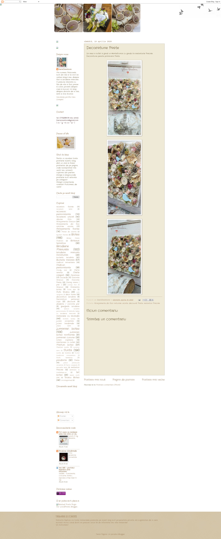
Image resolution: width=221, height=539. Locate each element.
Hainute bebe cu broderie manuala (67, 312)
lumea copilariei (64, 340)
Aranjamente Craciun (66, 221)
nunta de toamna (63, 353)
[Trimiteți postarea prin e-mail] (139, 300)
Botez (75, 235)
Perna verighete (71, 365)
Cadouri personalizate (63, 266)
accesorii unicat (65, 216)
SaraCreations (65, 69)
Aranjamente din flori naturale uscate (111, 303)
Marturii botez (64, 344)
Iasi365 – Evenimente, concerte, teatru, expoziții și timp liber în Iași (68, 476)
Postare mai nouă (94, 379)
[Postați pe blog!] (146, 300)
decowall (133, 303)
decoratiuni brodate (66, 297)
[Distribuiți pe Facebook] (150, 300)
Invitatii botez (69, 319)
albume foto (63, 219)
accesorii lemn (64, 209)
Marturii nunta (62, 347)
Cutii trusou (63, 292)
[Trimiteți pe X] (148, 300)
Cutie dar (71, 289)
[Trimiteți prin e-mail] (144, 300)
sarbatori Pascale (152, 303)
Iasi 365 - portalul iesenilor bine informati (66, 470)
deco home (71, 294)
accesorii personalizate (63, 213)
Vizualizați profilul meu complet (66, 98)
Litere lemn (63, 326)
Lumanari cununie (65, 337)
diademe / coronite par (67, 304)
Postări (62, 416)
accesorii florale (65, 207)
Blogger (121, 534)
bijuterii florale (62, 235)
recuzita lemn (61, 367)
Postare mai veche (153, 379)
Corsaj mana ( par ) (67, 283)
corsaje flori (72, 285)
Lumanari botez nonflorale (67, 333)
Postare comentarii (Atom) (108, 385)
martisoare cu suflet (65, 342)
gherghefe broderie (70, 306)
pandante (61, 360)
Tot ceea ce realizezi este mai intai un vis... (68, 433)
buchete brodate (65, 257)
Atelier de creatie (69, 232)
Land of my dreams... (73, 437)
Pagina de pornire (124, 379)
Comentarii (64, 420)
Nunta (68, 350)
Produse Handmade (68, 451)
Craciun (59, 287)
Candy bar (61, 270)
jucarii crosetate (65, 321)
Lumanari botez (67, 329)
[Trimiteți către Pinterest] (152, 300)
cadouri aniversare (65, 262)
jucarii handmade (65, 323)
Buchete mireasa (65, 260)
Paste (140, 303)
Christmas (75, 275)
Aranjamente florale (67, 229)
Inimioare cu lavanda (67, 316)
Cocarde (64, 277)
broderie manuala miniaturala (67, 254)
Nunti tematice (64, 358)
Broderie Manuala (62, 248)
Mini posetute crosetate (73, 455)
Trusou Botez (71, 377)
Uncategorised (66, 380)
